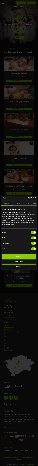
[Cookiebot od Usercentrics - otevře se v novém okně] (28, 198)
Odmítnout (19, 266)
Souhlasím (19, 256)
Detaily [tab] (19, 203)
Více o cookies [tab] (31, 203)
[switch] (33, 237)
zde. (13, 224)
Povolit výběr (19, 261)
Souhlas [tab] (6, 203)
